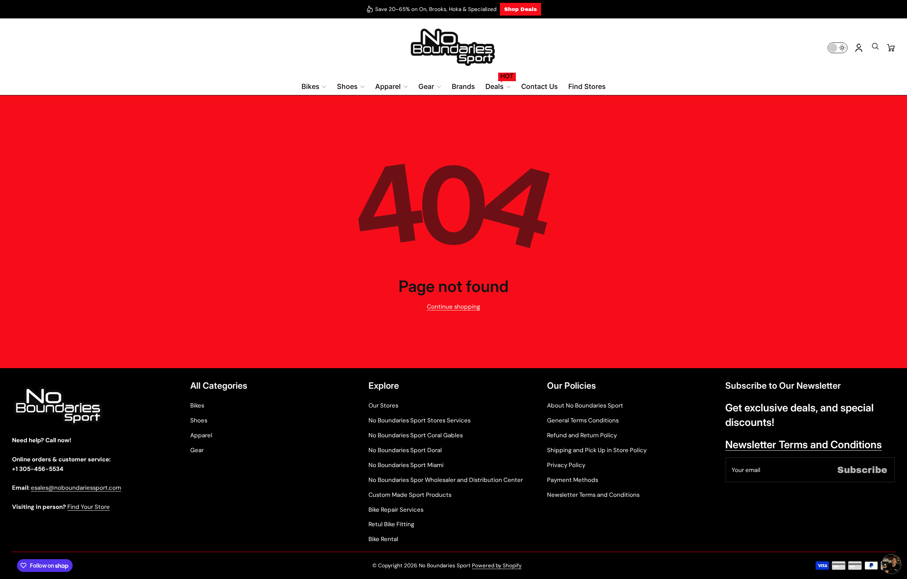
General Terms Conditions (583, 420)
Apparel (201, 435)
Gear (197, 450)
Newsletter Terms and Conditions (593, 495)
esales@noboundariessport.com (76, 487)
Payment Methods (572, 480)
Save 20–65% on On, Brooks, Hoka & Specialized (435, 9)
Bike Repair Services (395, 509)
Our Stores (383, 405)
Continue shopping (453, 306)
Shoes (198, 420)
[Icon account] (859, 48)
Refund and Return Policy (582, 435)
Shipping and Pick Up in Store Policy (597, 450)
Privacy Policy (566, 465)
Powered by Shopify (497, 565)
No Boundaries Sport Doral (405, 450)
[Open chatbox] (891, 564)
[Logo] (453, 48)
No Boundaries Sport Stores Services (419, 420)
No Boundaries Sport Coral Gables (415, 435)
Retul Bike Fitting (391, 524)
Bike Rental (383, 539)
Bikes (197, 405)
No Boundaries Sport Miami (406, 465)
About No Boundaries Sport (585, 405)
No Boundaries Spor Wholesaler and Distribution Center (445, 480)
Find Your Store (88, 507)
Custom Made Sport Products (409, 495)
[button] (875, 48)
